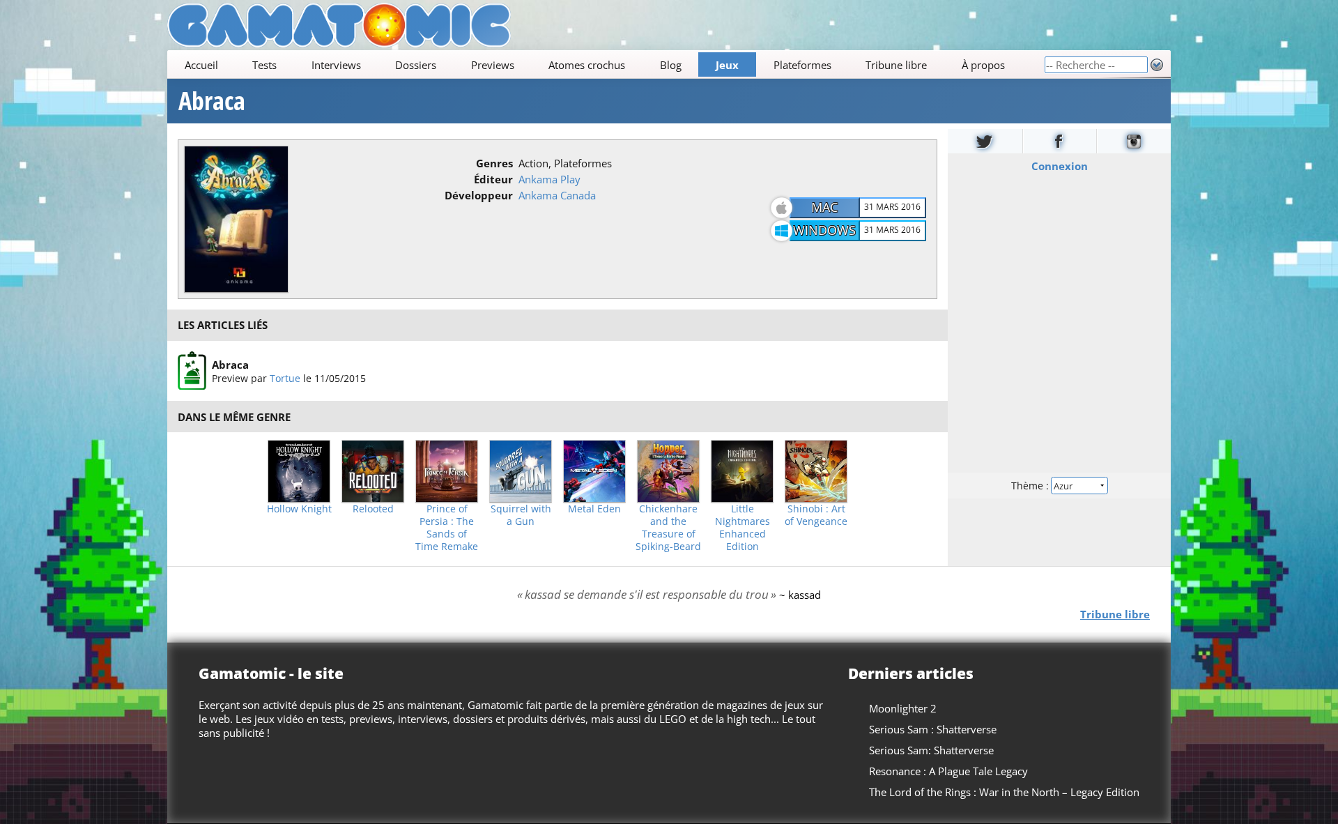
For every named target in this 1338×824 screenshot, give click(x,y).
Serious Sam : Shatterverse (933, 729)
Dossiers (415, 65)
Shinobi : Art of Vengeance (816, 515)
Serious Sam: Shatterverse (931, 750)
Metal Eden (594, 509)
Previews (492, 65)
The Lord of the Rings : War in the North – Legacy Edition (1004, 792)
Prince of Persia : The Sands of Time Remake (446, 528)
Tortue (285, 377)
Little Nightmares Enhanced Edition (742, 528)
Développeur (479, 195)
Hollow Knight (299, 509)
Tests (264, 65)
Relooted (373, 509)
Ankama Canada (557, 195)
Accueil (201, 65)
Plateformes (802, 65)
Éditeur (493, 179)
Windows (824, 230)
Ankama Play (549, 179)
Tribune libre (896, 65)
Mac (824, 207)
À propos (983, 65)
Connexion (1059, 166)
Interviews (336, 65)
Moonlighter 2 (903, 708)
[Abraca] (192, 370)
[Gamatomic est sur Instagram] (1134, 141)
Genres (494, 163)
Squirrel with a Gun (521, 515)
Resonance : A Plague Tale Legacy (948, 771)
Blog (671, 65)
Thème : (1031, 485)
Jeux (727, 65)
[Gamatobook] (1060, 141)
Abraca (211, 101)
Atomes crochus (586, 65)
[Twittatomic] (985, 141)
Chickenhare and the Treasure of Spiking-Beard (668, 528)
